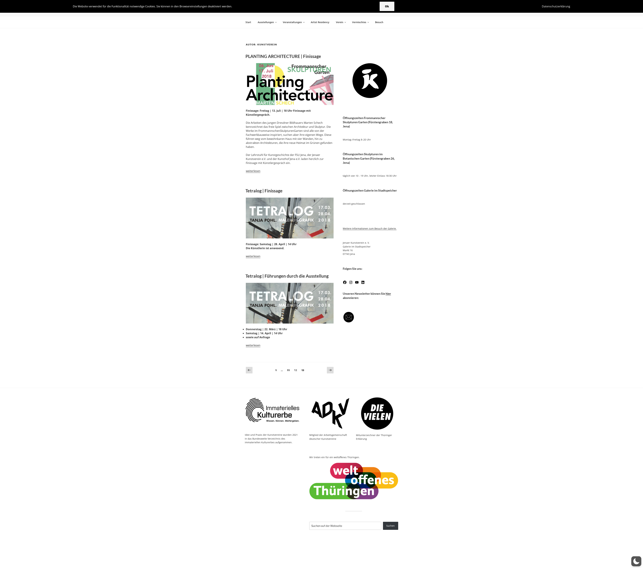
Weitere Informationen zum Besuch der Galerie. (370, 228)
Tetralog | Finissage (263, 190)
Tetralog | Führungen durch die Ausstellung (287, 276)
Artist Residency (320, 22)
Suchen (390, 525)
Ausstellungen (266, 22)
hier (388, 293)
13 (303, 370)
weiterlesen (253, 171)
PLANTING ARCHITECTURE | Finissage (283, 56)
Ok (387, 6)
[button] (636, 561)
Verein (339, 22)
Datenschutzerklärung (556, 6)
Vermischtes (359, 22)
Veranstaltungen (292, 22)
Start (248, 22)
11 (289, 370)
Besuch (379, 22)
